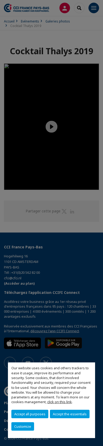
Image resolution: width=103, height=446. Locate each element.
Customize (22, 426)
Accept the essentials (70, 414)
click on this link (59, 401)
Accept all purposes (29, 414)
